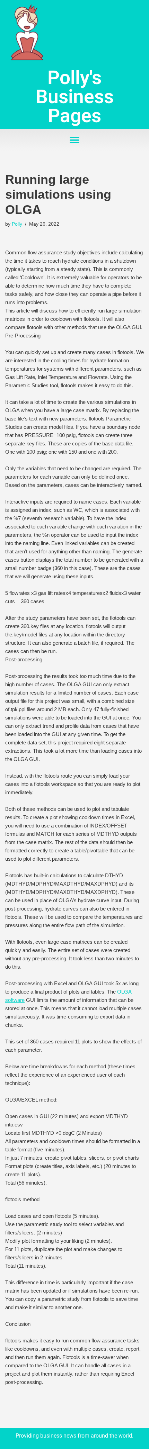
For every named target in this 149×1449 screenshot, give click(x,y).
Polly (17, 224)
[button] (74, 140)
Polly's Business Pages (75, 96)
